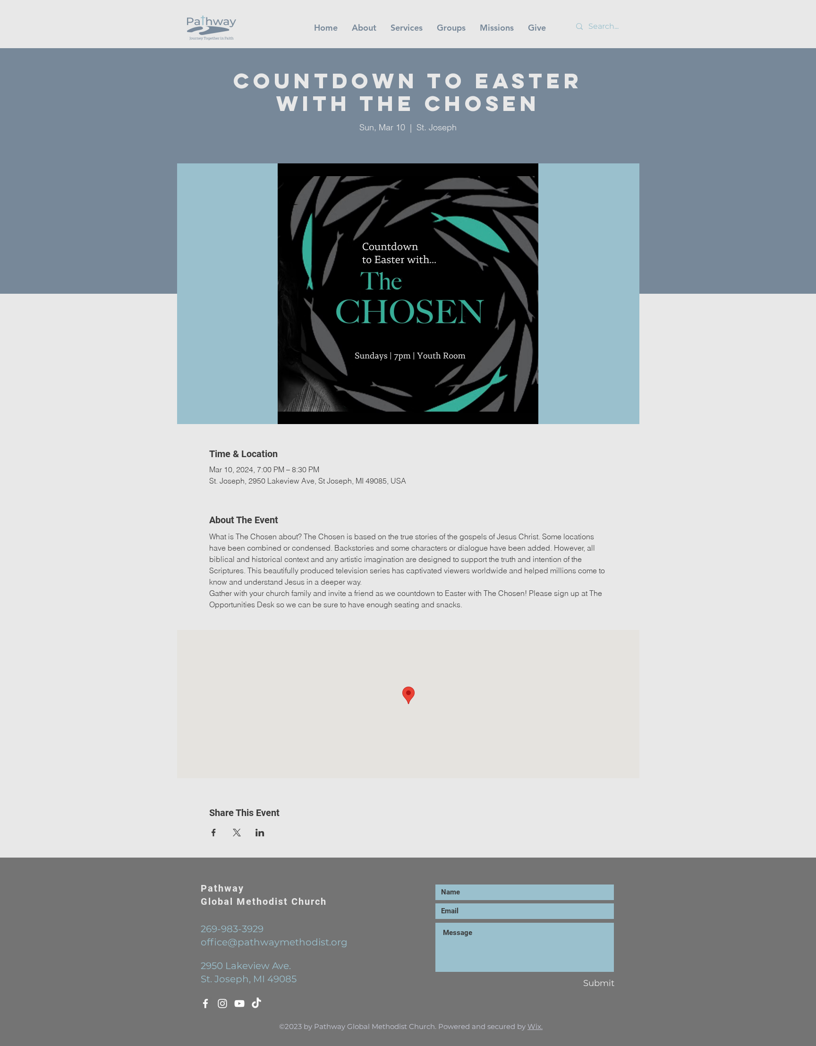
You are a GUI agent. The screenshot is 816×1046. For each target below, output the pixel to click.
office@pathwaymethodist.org (274, 942)
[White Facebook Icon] (205, 1003)
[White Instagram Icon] (222, 1003)
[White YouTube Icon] (239, 1003)
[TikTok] (256, 1003)
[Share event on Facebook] (213, 832)
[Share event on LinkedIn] (259, 832)
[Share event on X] (236, 832)
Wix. (535, 1026)
